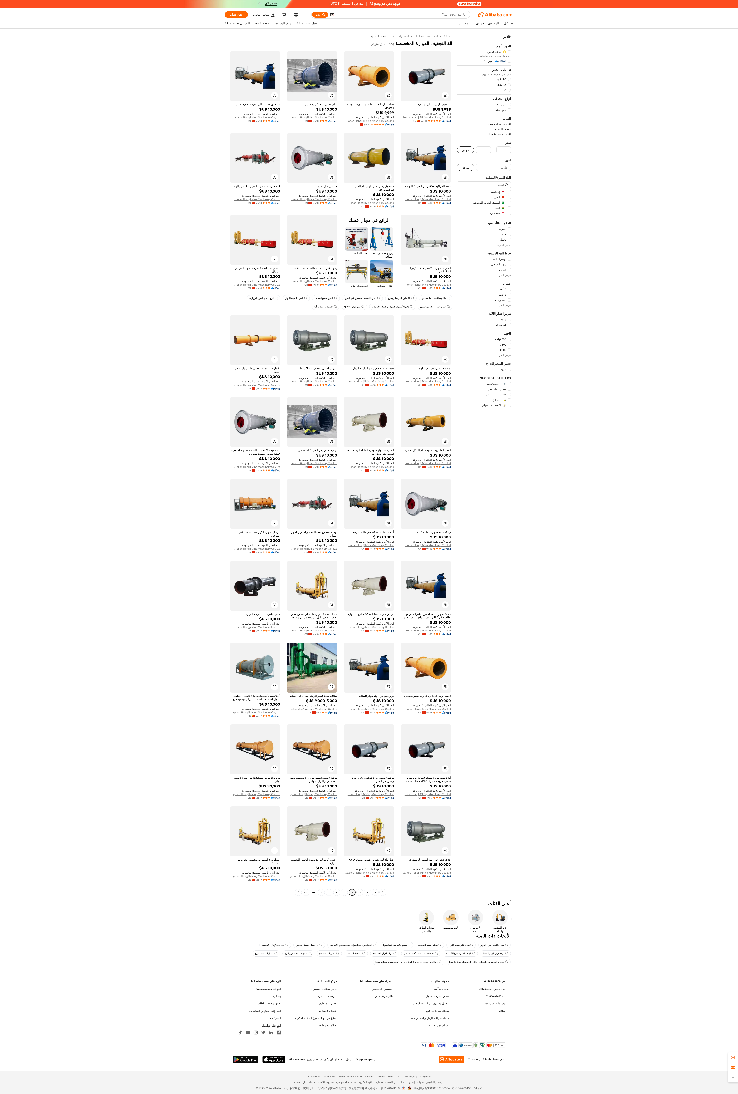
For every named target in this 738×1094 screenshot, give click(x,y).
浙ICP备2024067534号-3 (467, 1088)
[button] (332, 14)
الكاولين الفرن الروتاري (399, 298)
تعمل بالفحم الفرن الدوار (492, 945)
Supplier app (364, 1059)
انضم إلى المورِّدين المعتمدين (265, 1010)
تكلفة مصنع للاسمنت (428, 945)
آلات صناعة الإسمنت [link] (376, 36)
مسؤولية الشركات (495, 1003)
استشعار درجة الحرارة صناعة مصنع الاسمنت (351, 945)
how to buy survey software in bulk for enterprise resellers (406, 962)
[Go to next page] (298, 892)
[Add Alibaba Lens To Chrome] (451, 1059)
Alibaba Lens (491, 1059)
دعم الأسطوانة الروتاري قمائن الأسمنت (390, 306)
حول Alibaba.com (494, 980)
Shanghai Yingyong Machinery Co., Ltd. (314, 708)
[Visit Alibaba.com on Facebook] (278, 1032)
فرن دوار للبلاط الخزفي (307, 945)
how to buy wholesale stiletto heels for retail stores (476, 962)
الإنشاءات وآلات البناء (426, 36)
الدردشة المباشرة (327, 996)
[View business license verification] (404, 1088)
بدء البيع (277, 996)
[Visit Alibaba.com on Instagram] (255, 1032)
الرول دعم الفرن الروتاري (261, 298)
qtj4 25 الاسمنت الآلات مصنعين (419, 953)
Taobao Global (384, 1076)
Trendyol (410, 1076)
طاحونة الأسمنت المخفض (433, 298)
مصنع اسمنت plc (327, 953)
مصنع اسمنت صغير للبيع (296, 953)
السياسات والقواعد (439, 1025)
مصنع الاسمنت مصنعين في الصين (360, 298)
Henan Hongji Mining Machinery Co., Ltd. (427, 117)
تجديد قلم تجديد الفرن (459, 945)
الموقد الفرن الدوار (294, 298)
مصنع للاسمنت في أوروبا (395, 945)
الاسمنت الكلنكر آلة (323, 306)
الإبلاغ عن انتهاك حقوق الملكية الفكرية (316, 1018)
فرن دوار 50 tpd (352, 306)
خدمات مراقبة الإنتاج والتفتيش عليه (430, 1018)
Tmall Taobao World (350, 1076)
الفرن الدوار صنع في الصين (433, 306)
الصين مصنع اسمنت (324, 298)
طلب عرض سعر (384, 996)
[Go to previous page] (382, 892)
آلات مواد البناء (401, 36)
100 (306, 892)
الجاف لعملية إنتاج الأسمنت (458, 953)
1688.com (329, 1076)
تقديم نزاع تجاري (328, 1003)
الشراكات (275, 1018)
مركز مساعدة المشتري (324, 988)
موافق (465, 150)
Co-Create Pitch (495, 996)
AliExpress (314, 1076)
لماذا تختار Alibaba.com (492, 988)
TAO (398, 1076)
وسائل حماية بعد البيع (437, 1010)
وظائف (501, 1010)
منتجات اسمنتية (354, 953)
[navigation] (484, 464)
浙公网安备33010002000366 (432, 1088)
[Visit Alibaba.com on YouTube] (248, 1032)
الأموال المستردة (327, 1010)
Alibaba (448, 36)
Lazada (369, 1076)
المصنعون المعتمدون (382, 988)
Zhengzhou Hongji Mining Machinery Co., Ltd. (255, 712)
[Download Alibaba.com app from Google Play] (245, 1059)
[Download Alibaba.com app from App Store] (273, 1059)
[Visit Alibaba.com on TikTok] (240, 1032)
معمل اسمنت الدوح (264, 953)
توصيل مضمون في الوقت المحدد (431, 1003)
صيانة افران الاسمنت (383, 953)
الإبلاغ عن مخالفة (327, 1025)
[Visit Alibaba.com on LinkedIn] (271, 1032)
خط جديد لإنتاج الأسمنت (273, 945)
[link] (733, 1057)
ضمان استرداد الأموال (437, 996)
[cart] (283, 15)
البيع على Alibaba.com (268, 988)
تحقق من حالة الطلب (269, 1003)
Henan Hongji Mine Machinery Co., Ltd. (314, 117)
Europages (424, 1076)
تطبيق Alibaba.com (300, 1059)
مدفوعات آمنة (441, 988)
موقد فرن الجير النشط (493, 953)
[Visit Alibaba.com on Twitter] (263, 1032)
